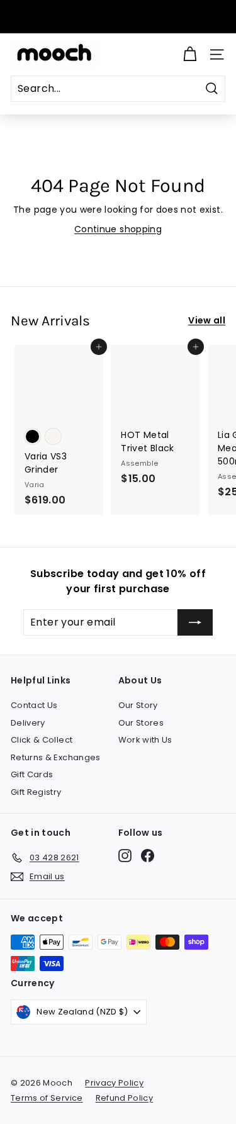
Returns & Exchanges (56, 757)
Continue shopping (118, 229)
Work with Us (145, 740)
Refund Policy (125, 1098)
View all (206, 320)
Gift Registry (36, 792)
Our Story (138, 705)
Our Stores (141, 723)
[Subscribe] (195, 622)
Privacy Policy (114, 1083)
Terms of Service (47, 1098)
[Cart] (190, 54)
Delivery (28, 723)
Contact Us (34, 705)
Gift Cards (32, 774)
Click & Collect (41, 740)
